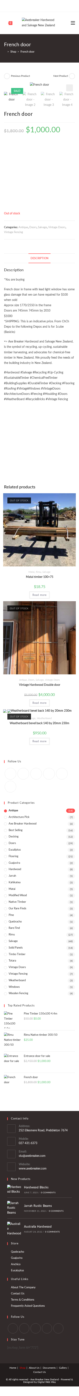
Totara (12, 960)
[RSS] (10, 786)
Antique (23, 227)
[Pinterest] (38, 5)
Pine (11, 915)
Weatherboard (44, 718)
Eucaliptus (15, 849)
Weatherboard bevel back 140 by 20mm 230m (39, 723)
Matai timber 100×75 (39, 577)
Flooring (13, 856)
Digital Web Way (46, 1382)
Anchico (15, 1264)
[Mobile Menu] (73, 23)
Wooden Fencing (18, 993)
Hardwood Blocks (36, 1187)
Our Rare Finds (17, 908)
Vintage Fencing (13, 232)
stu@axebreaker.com (32, 1155)
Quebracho (15, 921)
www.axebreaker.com (33, 1168)
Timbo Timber (17, 954)
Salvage (42, 227)
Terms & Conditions (22, 1299)
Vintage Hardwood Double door (39, 684)
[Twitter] (30, 5)
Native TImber (17, 902)
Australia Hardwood (38, 1226)
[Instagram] (43, 5)
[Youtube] (48, 5)
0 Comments (48, 1193)
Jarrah (12, 876)
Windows (14, 987)
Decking (14, 836)
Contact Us (17, 1293)
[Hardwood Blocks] (14, 1189)
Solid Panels (16, 947)
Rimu (38, 572)
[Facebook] (34, 5)
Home (12, 1368)
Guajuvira (14, 863)
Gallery (63, 1368)
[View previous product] (7, 76)
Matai (31, 572)
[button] (69, 87)
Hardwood (15, 869)
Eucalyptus (17, 1270)
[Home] (5, 51)
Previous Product (20, 76)
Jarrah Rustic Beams (38, 1206)
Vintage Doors (57, 227)
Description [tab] (39, 258)
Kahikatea (14, 882)
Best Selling (16, 830)
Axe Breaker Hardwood (22, 823)
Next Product (60, 76)
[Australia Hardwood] (14, 1229)
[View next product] (72, 76)
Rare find (14, 928)
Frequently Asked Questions (28, 1306)
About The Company (23, 1287)
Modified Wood (18, 895)
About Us (34, 1368)
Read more (39, 595)
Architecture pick (19, 817)
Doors (33, 227)
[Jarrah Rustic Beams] (14, 1208)
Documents (49, 1368)
